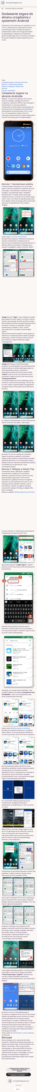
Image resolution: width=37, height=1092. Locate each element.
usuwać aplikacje (28, 1033)
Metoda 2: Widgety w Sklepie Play (12, 86)
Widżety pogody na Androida (20, 728)
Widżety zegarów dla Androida (24, 492)
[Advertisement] (18, 60)
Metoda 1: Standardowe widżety (12, 84)
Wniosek (4, 88)
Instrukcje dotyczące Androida (14, 8)
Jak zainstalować (16, 1033)
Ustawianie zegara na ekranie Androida (14, 82)
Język (17, 1089)
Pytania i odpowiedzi (8, 90)
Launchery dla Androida (18, 237)
